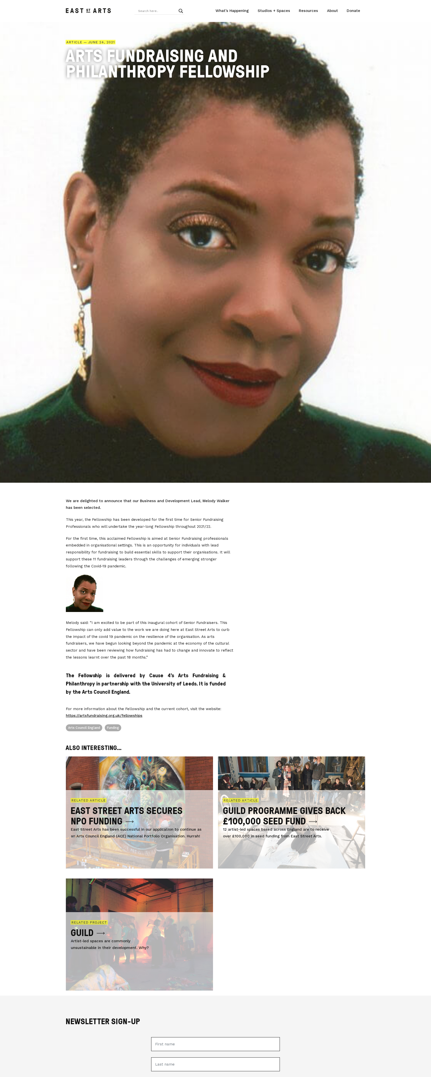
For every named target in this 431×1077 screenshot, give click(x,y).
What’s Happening (232, 10)
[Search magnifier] (180, 10)
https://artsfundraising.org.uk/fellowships (104, 715)
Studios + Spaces (274, 10)
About (332, 10)
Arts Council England (84, 728)
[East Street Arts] (88, 11)
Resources (308, 10)
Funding (113, 728)
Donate (353, 10)
